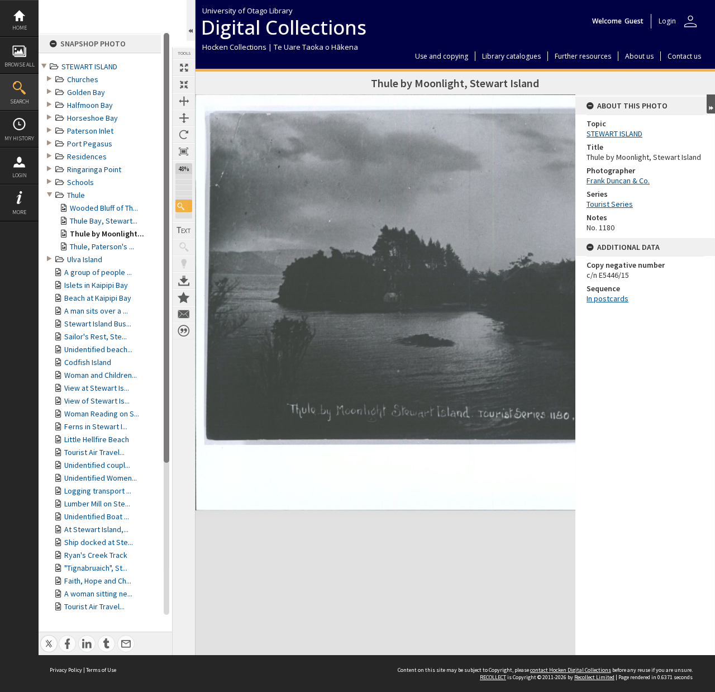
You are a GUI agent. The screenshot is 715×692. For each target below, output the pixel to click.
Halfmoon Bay (90, 105)
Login (19, 175)
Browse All (19, 64)
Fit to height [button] (184, 118)
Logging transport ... (97, 491)
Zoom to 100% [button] (184, 151)
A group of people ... (98, 272)
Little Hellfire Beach (96, 439)
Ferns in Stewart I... (95, 426)
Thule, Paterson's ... (102, 246)
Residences (87, 156)
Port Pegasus (89, 144)
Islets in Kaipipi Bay (96, 285)
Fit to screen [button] (184, 84)
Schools (80, 182)
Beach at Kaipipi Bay (97, 298)
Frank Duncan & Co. (618, 181)
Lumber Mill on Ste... (97, 504)
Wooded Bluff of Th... (104, 208)
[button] (183, 206)
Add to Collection (184, 297)
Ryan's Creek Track (95, 555)
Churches (82, 79)
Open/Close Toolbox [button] (191, 20)
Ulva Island (84, 259)
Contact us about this (184, 314)
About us (639, 56)
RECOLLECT (493, 677)
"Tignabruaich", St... (95, 568)
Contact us (684, 56)
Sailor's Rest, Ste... (95, 336)
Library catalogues (511, 56)
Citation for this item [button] (184, 331)
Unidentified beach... (98, 349)
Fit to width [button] (184, 101)
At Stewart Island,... (96, 529)
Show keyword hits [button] (184, 247)
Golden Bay (86, 92)
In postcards (607, 298)
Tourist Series (610, 204)
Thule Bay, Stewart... (103, 221)
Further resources (583, 56)
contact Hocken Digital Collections (570, 670)
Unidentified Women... (100, 478)
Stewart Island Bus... (97, 324)
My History (19, 138)
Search (19, 101)
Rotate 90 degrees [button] (184, 134)
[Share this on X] (49, 637)
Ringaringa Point (94, 169)
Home (19, 27)
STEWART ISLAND (89, 66)
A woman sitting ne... (98, 594)
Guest (634, 21)
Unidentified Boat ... (96, 516)
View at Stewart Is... (96, 388)
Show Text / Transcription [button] (184, 230)
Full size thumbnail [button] (184, 67)
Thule (76, 195)
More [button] (19, 212)
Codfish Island (87, 362)
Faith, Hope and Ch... (97, 581)
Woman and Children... (100, 375)
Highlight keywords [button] (184, 263)
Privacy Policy (66, 670)
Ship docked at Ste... (98, 542)
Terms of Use (101, 670)
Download (184, 280)
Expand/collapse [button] (711, 103)
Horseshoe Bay (92, 118)
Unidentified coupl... (97, 465)
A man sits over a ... (96, 311)
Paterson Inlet (90, 131)
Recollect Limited (594, 677)
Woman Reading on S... (101, 414)
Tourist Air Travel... (94, 452)
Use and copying (441, 56)
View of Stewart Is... (97, 401)
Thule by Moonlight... (107, 234)
